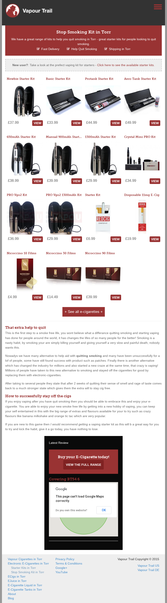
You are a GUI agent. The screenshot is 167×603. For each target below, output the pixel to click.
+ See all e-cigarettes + (84, 312)
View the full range (83, 464)
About (12, 594)
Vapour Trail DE (148, 570)
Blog (11, 598)
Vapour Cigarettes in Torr (25, 559)
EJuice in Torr (17, 581)
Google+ (61, 568)
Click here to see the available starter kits (125, 65)
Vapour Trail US (148, 565)
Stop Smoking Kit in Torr (27, 572)
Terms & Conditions (68, 563)
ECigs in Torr (16, 576)
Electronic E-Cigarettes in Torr (28, 563)
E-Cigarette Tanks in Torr (25, 589)
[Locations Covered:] (6, 6)
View (37, 123)
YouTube (61, 572)
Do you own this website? (71, 510)
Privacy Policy (64, 559)
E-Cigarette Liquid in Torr (25, 585)
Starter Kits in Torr (23, 568)
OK (104, 510)
